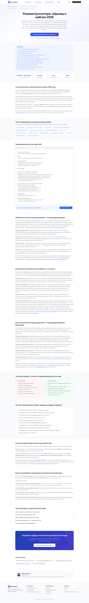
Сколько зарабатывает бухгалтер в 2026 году (27, 64)
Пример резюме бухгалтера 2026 (25, 53)
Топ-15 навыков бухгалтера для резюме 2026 (27, 51)
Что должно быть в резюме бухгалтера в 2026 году (28, 49)
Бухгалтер (48, 588)
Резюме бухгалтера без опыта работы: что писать (28, 57)
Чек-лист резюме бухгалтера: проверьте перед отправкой (30, 62)
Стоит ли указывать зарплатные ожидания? (25, 523)
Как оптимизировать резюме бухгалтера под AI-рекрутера (30, 66)
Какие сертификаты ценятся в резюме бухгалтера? (27, 517)
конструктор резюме (34, 313)
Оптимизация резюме (32, 588)
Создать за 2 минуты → (66, 207)
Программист (49, 591)
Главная (9, 6)
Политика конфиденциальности (71, 591)
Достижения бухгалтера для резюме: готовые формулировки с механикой (33, 59)
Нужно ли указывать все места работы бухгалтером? (27, 512)
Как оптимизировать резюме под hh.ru (45, 560)
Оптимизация (28, 2)
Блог (65, 590)
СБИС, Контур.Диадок (20, 112)
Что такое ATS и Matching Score (38, 563)
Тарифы (58, 2)
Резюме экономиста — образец (22, 563)
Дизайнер (48, 593)
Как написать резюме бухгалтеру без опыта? (25, 514)
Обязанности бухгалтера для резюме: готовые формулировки (31, 55)
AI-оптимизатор (62, 259)
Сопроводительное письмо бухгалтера (63, 560)
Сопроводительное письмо (33, 591)
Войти (69, 2)
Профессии (15, 6)
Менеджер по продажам (51, 590)
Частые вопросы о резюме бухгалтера (26, 68)
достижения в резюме (64, 257)
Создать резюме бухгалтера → (44, 545)
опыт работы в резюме (60, 227)
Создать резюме (38, 2)
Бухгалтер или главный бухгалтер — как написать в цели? (28, 520)
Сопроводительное (49, 2)
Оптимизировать (76, 2)
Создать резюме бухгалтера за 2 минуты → (44, 34)
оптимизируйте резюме (40, 367)
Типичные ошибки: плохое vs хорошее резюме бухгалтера (30, 61)
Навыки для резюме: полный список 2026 (25, 560)
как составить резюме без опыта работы (47, 311)
